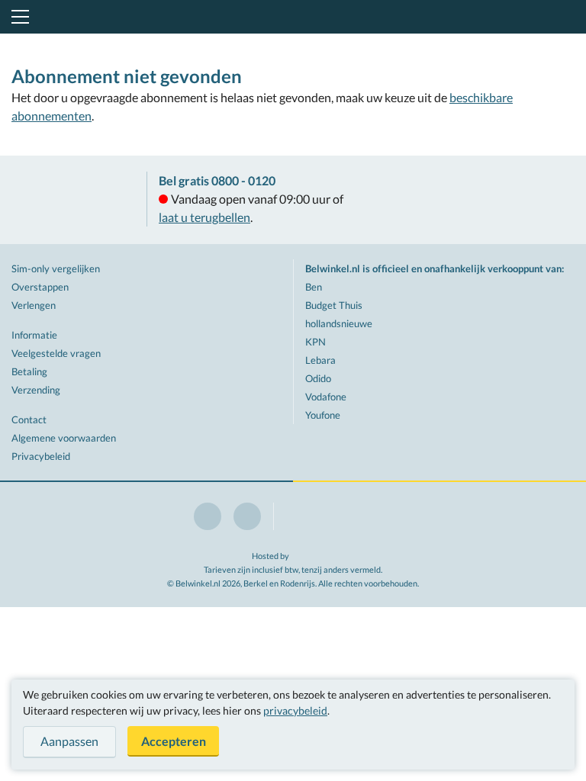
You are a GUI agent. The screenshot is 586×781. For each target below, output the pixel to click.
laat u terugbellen (204, 217)
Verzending (35, 390)
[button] (17, 17)
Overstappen (40, 287)
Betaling (29, 371)
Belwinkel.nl (293, 17)
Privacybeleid (40, 456)
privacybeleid (295, 710)
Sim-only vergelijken (55, 268)
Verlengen (33, 305)
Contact (29, 419)
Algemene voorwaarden (63, 438)
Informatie (34, 335)
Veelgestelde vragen (56, 353)
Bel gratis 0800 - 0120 (217, 180)
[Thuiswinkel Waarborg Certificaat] (73, 200)
